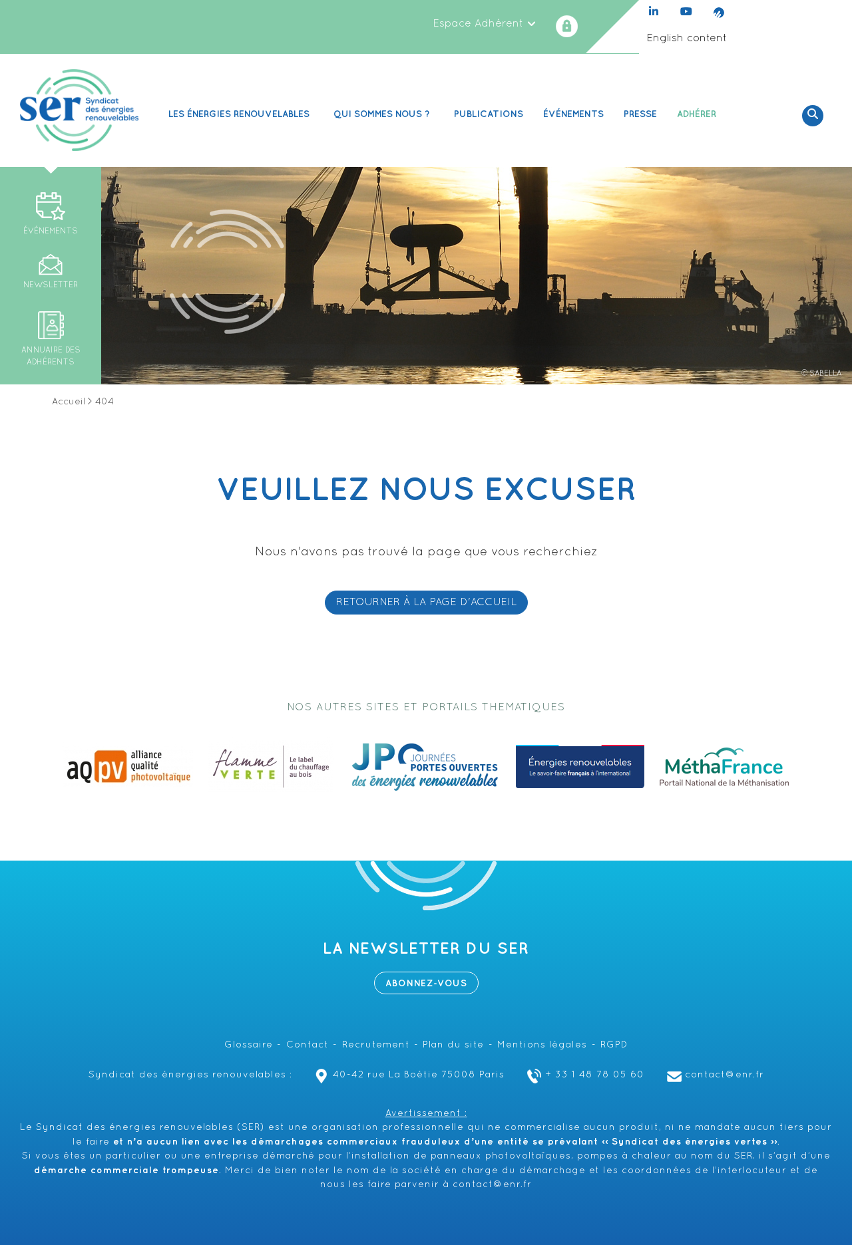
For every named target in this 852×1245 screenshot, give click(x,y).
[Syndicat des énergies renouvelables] (79, 110)
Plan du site (453, 1045)
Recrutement (376, 1045)
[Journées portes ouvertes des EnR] (424, 766)
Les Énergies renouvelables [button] (239, 114)
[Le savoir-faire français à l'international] (580, 766)
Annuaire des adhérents (51, 356)
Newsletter (50, 285)
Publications (488, 114)
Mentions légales (542, 1045)
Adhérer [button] (696, 114)
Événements (573, 114)
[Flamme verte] (270, 766)
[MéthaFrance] (724, 766)
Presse (640, 114)
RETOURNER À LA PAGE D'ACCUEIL (426, 602)
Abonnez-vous (426, 983)
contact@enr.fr (724, 1075)
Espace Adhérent (480, 24)
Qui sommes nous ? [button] (381, 114)
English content (686, 38)
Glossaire (248, 1045)
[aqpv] (128, 766)
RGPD (614, 1045)
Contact (307, 1045)
